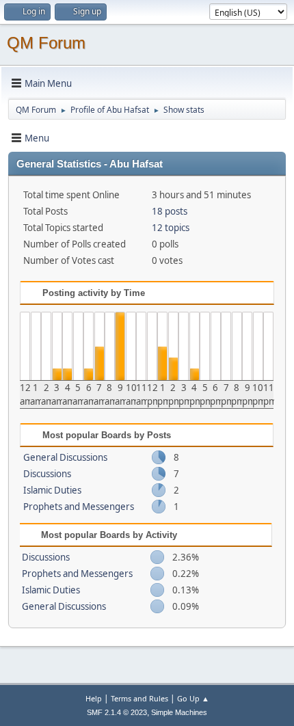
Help (93, 698)
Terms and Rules (139, 698)
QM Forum (46, 42)
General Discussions (65, 457)
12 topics (170, 227)
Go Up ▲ (193, 698)
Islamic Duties (52, 490)
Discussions (47, 474)
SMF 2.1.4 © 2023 (117, 712)
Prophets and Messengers (78, 506)
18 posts (169, 211)
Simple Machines (179, 712)
